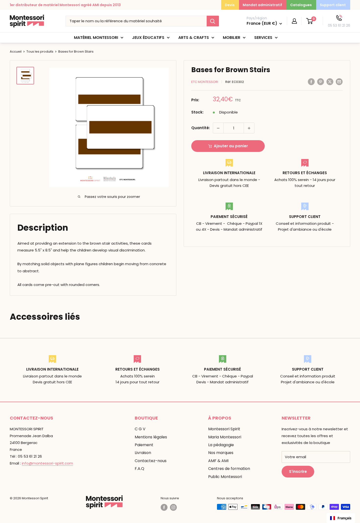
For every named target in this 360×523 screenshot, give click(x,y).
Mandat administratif (262, 4)
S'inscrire (298, 471)
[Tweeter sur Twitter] (329, 81)
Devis (230, 4)
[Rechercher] (213, 21)
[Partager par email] (339, 81)
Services (263, 37)
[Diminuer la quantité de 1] (218, 128)
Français (344, 518)
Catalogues (301, 4)
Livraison (143, 452)
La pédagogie (221, 445)
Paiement (144, 445)
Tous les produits (39, 51)
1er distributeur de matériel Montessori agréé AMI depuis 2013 (65, 4)
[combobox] (340, 518)
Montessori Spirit (224, 429)
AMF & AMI (218, 461)
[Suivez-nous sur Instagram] (173, 507)
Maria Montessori (224, 437)
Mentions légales (151, 437)
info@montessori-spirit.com (47, 463)
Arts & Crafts (193, 37)
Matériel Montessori (96, 37)
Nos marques (220, 452)
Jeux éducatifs (148, 37)
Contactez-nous (151, 461)
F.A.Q (139, 468)
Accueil (16, 51)
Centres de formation (229, 468)
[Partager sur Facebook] (311, 81)
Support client (333, 4)
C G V (140, 429)
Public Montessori (225, 476)
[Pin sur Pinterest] (320, 81)
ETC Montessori (204, 82)
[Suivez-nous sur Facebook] (164, 507)
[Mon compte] (294, 21)
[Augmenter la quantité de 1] (249, 128)
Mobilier (231, 37)
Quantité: (200, 128)
